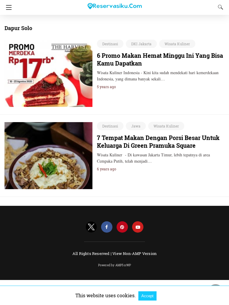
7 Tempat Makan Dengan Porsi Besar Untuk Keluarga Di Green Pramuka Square (158, 141)
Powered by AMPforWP (114, 265)
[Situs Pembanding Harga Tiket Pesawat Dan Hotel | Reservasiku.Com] (114, 3)
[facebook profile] (106, 227)
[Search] (219, 7)
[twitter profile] (91, 227)
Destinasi (110, 43)
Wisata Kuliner (177, 43)
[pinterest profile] (122, 227)
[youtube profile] (137, 227)
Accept (147, 296)
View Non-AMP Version (134, 253)
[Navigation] (7, 7)
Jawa (135, 126)
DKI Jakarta (141, 43)
